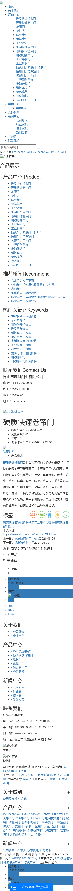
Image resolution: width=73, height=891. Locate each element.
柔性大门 (22, 30)
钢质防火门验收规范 (24, 293)
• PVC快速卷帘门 (22, 651)
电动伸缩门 (23, 83)
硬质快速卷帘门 (26, 22)
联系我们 (13, 140)
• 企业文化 (17, 636)
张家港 (42, 775)
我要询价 (8, 451)
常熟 (50, 775)
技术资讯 (22, 128)
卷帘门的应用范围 (22, 280)
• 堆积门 (16, 659)
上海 (21, 775)
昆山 (34, 775)
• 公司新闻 (17, 687)
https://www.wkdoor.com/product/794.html (29, 534)
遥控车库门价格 (21, 333)
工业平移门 (23, 59)
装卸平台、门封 (26, 100)
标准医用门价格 (21, 337)
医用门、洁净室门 (27, 71)
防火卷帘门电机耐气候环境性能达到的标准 (38, 297)
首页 (11, 6)
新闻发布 (22, 132)
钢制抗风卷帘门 (26, 47)
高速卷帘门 (18, 289)
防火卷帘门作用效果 (24, 301)
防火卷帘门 (23, 35)
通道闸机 (22, 96)
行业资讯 (22, 124)
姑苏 (62, 775)
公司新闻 (22, 120)
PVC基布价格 (19, 328)
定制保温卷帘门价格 (24, 341)
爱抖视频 (13, 112)
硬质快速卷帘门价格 (16, 522)
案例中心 (13, 104)
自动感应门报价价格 (24, 361)
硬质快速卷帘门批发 (41, 522)
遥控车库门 (23, 87)
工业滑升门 (23, 43)
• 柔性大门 (17, 663)
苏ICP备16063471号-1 (25, 858)
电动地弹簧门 (24, 55)
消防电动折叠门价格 (24, 353)
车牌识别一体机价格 (24, 316)
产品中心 (13, 14)
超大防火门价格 (21, 349)
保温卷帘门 (23, 39)
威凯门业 (55, 779)
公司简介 (8, 798)
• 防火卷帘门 (19, 667)
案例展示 (22, 108)
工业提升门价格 (21, 345)
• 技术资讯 (17, 695)
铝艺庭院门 (23, 92)
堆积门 (20, 26)
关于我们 (13, 10)
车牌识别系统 (24, 79)
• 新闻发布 (17, 699)
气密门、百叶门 (26, 75)
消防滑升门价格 (21, 324)
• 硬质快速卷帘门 (22, 655)
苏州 (27, 775)
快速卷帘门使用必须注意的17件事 (32, 284)
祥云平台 (28, 779)
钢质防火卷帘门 (24, 542)
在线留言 (13, 136)
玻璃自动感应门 (26, 51)
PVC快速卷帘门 (26, 18)
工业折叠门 (23, 63)
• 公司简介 (17, 631)
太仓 (56, 775)
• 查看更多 (17, 671)
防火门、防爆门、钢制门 (31, 67)
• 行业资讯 (17, 691)
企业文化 (21, 798)
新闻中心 (13, 116)
